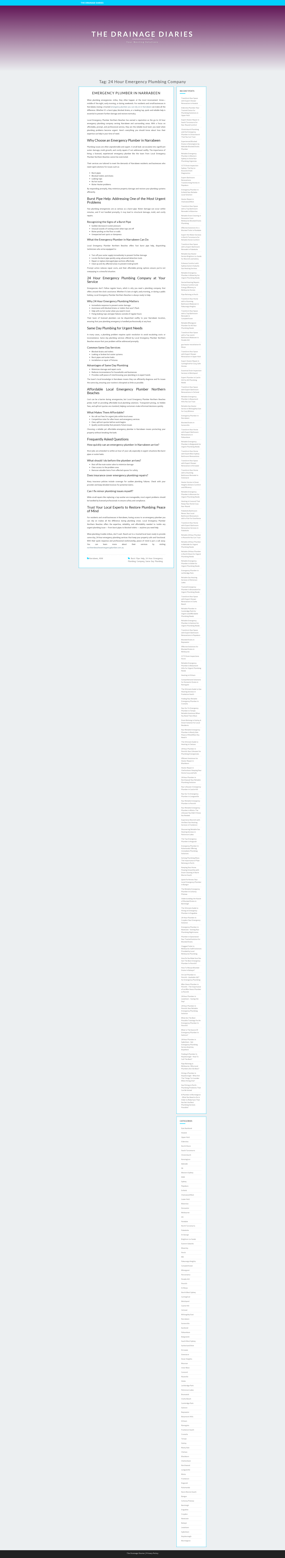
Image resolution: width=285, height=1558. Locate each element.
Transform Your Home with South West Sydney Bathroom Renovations (190, 453)
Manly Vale (185, 1447)
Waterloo (184, 1204)
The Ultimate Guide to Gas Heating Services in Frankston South (191, 691)
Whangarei (185, 1270)
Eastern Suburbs (187, 1243)
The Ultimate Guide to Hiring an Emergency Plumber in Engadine (189, 910)
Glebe (183, 1381)
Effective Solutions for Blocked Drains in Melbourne (189, 649)
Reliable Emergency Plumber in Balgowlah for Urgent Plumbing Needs (191, 444)
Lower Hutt (185, 1199)
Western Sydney (187, 1172)
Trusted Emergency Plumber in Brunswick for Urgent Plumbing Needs (191, 589)
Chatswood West (187, 1195)
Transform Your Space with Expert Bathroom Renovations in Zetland (190, 389)
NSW (101, 558)
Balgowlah (185, 1337)
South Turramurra (188, 1150)
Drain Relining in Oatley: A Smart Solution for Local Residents (191, 722)
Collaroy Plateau (187, 1501)
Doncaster (185, 1208)
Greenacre (185, 1354)
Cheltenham (186, 1461)
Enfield (184, 1190)
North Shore (186, 1146)
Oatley (183, 1443)
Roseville (184, 1376)
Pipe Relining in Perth (189, 294)
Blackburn (185, 1456)
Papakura (184, 1186)
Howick (184, 1133)
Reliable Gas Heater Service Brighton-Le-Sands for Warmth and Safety (191, 256)
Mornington (185, 1541)
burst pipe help (137, 558)
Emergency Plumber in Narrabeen (126, 93)
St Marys (184, 1288)
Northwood (185, 1465)
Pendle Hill (185, 1279)
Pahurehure (185, 1332)
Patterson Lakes (187, 1390)
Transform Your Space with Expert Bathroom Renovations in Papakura (190, 632)
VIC (182, 1217)
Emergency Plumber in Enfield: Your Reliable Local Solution (190, 192)
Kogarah (184, 1483)
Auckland (184, 1328)
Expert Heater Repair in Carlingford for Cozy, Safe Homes (191, 363)
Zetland (184, 1310)
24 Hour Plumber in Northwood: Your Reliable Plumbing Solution (191, 780)
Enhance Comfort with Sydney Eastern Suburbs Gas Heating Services (190, 265)
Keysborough (186, 1536)
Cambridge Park (187, 1403)
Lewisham (185, 1527)
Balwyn (184, 1523)
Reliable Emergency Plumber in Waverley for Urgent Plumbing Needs (190, 275)
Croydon (184, 1514)
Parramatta (185, 1275)
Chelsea (184, 1452)
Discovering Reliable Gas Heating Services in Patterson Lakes (190, 832)
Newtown (185, 1518)
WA (182, 1257)
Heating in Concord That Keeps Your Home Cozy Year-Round (190, 503)
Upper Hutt (185, 1137)
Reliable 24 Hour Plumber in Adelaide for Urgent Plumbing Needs (191, 544)
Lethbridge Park (187, 1385)
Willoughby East (187, 1314)
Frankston (185, 1479)
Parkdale (184, 1221)
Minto (183, 1474)
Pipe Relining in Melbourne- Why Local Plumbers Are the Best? (190, 1066)
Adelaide (184, 1164)
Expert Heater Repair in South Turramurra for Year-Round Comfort (190, 122)
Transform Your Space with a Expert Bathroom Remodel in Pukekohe (190, 246)
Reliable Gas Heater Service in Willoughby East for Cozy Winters (191, 408)
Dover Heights (186, 1359)
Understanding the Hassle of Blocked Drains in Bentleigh (191, 901)
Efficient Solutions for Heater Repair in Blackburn (189, 761)
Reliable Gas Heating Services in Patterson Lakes (189, 580)
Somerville (185, 1323)
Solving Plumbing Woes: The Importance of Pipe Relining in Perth (190, 860)
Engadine (184, 1509)
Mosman (184, 1363)
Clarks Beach (186, 1399)
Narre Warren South (188, 1492)
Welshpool (185, 1301)
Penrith (184, 1283)
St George (185, 1235)
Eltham (184, 1421)
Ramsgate (185, 1425)
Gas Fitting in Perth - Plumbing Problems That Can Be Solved (191, 1087)
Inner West (185, 1368)
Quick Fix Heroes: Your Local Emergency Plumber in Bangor (191, 882)
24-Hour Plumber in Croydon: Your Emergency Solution (190, 920)
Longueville (185, 1470)
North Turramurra (188, 1226)
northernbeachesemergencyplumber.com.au (105, 547)
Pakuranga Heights (188, 1261)
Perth (183, 1252)
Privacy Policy (152, 1553)
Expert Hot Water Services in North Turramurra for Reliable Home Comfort (191, 237)
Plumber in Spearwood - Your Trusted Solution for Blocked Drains (190, 939)
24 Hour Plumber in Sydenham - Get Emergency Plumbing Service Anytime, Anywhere (189, 1044)
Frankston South (187, 1430)
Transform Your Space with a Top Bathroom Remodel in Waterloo (189, 208)
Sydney (183, 1181)
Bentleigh (185, 1505)
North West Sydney (188, 1292)
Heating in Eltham (188, 675)
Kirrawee (184, 1350)
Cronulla (184, 1434)
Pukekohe (185, 1230)
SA (182, 1168)
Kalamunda (185, 1487)
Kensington (185, 1159)
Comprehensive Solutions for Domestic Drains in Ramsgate (191, 682)
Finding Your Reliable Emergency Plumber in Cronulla (190, 701)
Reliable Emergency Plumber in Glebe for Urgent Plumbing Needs (190, 563)
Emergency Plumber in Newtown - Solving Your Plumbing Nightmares (190, 929)
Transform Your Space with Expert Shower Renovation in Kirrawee (190, 463)
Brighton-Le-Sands (188, 1239)
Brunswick (185, 1394)
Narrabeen (93, 558)
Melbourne (185, 1212)
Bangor (184, 1496)
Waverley (184, 1248)
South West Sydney (188, 1341)
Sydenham (185, 1532)
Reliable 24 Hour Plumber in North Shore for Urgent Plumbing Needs (191, 554)
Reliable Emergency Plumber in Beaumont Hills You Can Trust (189, 399)
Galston (184, 1408)
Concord (184, 1372)
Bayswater (185, 1412)
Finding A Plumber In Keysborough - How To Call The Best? (189, 1056)
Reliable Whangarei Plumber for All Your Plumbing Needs (189, 325)
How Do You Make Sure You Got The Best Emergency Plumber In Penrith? (191, 960)
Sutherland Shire (187, 1345)
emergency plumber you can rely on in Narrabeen (131, 107)
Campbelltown (187, 1266)
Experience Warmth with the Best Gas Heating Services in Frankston (190, 822)
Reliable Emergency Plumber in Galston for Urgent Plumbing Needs (190, 623)
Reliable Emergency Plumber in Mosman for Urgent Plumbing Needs (190, 494)
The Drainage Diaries (92, 2)
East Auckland (186, 1128)
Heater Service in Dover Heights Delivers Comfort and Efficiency (191, 484)
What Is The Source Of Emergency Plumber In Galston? (190, 1032)
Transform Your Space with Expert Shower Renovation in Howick (189, 100)
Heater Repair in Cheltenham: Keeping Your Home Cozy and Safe (191, 770)
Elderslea (184, 1141)
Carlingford (185, 1297)
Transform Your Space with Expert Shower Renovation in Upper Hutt (191, 354)
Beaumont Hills (187, 1416)
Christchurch (186, 1155)
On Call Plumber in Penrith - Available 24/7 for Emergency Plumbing (190, 977)
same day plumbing (154, 561)
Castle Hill (185, 1306)
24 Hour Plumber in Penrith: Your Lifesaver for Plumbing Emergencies (191, 751)
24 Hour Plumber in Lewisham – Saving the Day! (189, 998)
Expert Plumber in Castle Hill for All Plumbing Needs (190, 380)
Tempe (184, 1439)
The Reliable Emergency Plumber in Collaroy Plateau (190, 891)
